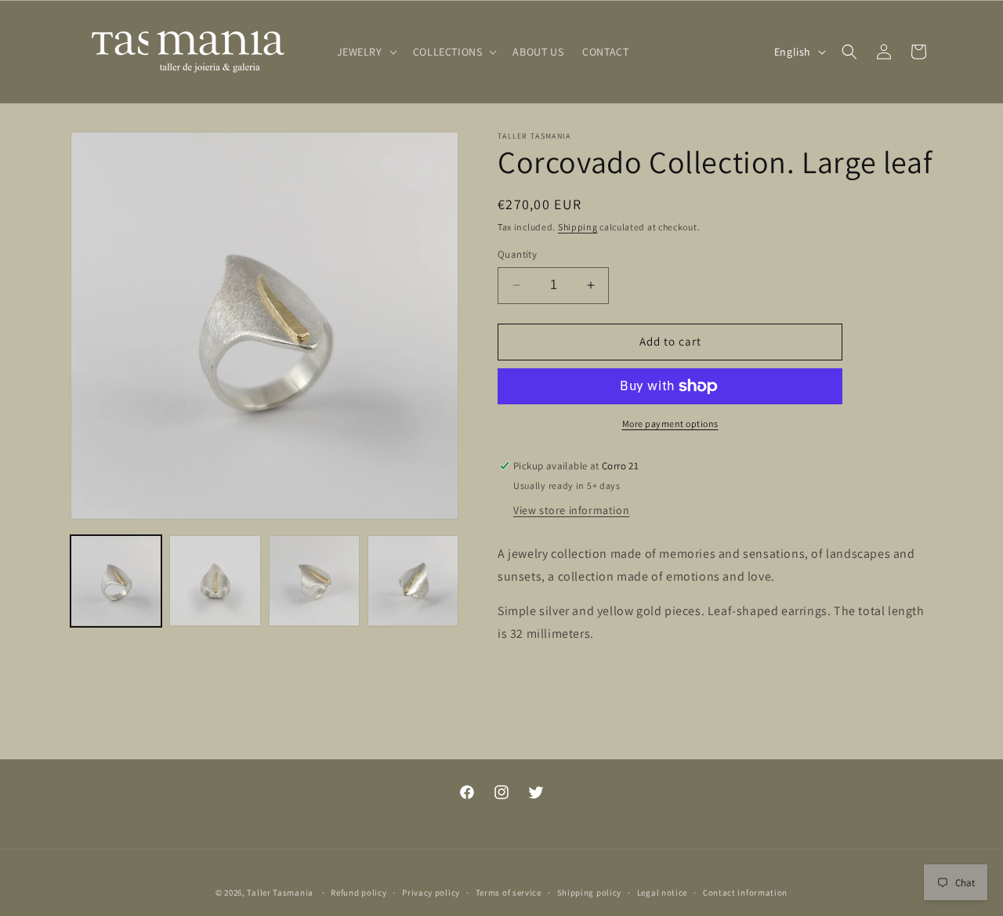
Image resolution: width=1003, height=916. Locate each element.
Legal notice (662, 892)
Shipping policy (589, 892)
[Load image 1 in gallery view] (116, 580)
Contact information (745, 892)
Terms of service (508, 892)
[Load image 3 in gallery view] (314, 580)
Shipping (578, 227)
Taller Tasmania (280, 892)
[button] (366, 51)
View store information (571, 510)
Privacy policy (431, 892)
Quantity (517, 254)
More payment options (670, 423)
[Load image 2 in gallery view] (214, 580)
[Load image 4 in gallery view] (413, 580)
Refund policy (358, 892)
